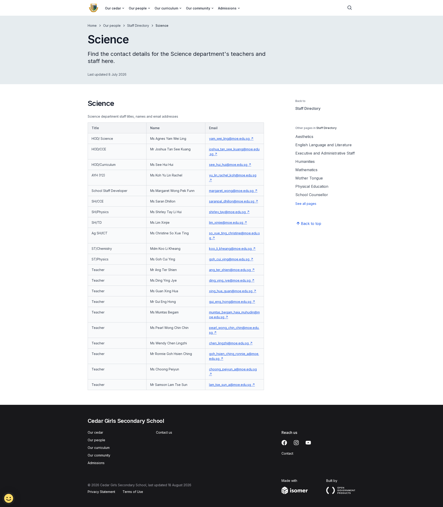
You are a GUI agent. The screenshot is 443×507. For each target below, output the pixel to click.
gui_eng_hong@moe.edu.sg (230, 302)
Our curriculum (99, 448)
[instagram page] (296, 442)
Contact (287, 453)
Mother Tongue (309, 178)
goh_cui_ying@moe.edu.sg (229, 259)
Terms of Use (133, 492)
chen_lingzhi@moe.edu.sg (229, 343)
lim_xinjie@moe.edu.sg (226, 222)
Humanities (305, 161)
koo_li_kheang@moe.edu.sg (230, 249)
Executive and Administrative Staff (325, 153)
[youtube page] (308, 442)
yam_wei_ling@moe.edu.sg (229, 138)
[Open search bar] (349, 7)
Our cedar (95, 432)
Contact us (164, 432)
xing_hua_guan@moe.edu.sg (230, 291)
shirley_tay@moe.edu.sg (227, 212)
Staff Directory (138, 25)
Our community (99, 455)
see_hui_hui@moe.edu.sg (228, 165)
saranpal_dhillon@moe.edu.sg (231, 201)
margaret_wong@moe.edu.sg (231, 191)
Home (92, 25)
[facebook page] (284, 442)
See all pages (305, 204)
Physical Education (311, 186)
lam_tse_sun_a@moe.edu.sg (230, 385)
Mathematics (306, 169)
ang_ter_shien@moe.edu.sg (230, 270)
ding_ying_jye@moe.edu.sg (230, 280)
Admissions (96, 463)
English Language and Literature (323, 145)
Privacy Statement (101, 492)
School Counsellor (311, 194)
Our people (112, 25)
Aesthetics (304, 136)
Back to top (311, 223)
